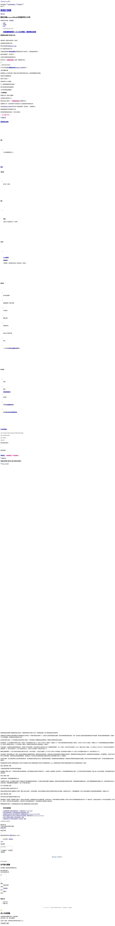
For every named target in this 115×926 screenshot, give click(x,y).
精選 (2, 167)
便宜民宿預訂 (12, 51)
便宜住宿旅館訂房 (13, 348)
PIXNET (47, 907)
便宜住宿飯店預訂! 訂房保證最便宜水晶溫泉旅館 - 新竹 (16, 812)
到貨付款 (7, 412)
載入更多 (3, 844)
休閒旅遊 (11, 20)
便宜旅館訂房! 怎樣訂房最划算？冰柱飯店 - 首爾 (14, 818)
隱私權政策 (65, 907)
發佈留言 (3, 852)
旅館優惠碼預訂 (7, 392)
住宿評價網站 (4, 429)
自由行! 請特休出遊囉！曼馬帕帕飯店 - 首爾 (13, 817)
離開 (8, 923)
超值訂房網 (6, 10)
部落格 (4, 24)
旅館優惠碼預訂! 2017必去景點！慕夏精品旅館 (19, 32)
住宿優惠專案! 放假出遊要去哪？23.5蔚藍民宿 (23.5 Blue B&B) (17, 810)
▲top (2, 841)
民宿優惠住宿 (9, 404)
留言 (14, 835)
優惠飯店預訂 (12, 67)
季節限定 (3, 455)
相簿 (4, 23)
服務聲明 (70, 907)
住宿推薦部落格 (13, 412)
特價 (4, 260)
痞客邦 (11, 835)
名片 (4, 26)
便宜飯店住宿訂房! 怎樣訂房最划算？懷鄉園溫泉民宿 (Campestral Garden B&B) (21, 814)
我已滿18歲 (3, 923)
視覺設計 (11, 839)
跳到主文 (3, 13)
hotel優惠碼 (6, 257)
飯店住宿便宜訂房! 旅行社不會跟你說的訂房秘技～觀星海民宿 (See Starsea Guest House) (23, 815)
